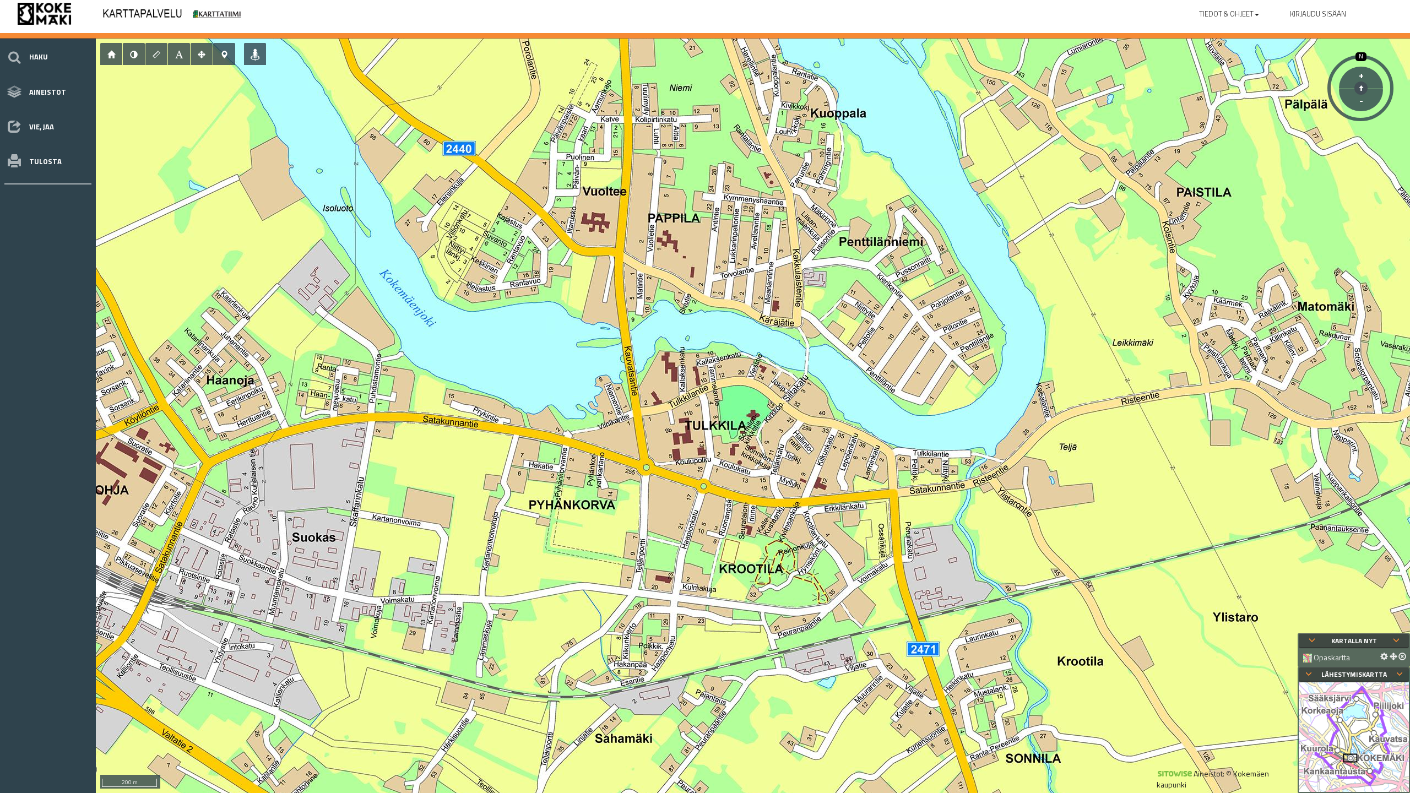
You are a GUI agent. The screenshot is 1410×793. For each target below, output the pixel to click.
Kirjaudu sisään (1318, 13)
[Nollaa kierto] (1361, 88)
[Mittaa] (156, 54)
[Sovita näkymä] (202, 54)
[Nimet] (179, 54)
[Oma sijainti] (255, 54)
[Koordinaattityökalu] (224, 54)
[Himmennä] (134, 54)
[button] (1229, 11)
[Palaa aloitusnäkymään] (111, 54)
